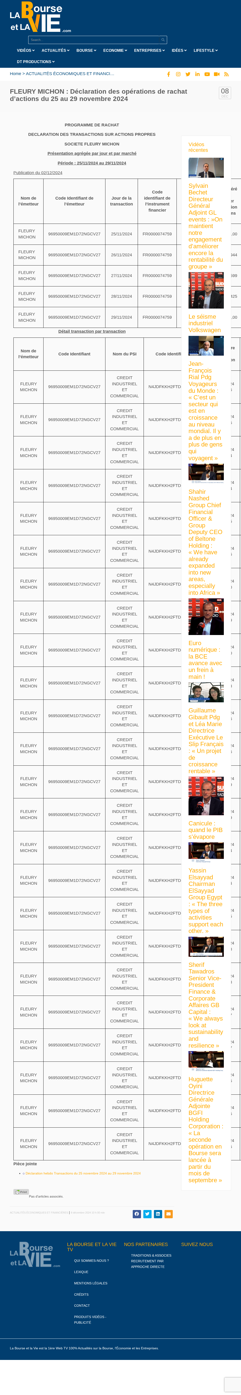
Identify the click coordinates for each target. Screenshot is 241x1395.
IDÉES (178, 50)
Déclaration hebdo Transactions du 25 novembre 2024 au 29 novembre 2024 (83, 1173)
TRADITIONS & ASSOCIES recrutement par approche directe (151, 1261)
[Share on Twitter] (147, 1214)
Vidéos (24, 50)
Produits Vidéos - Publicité (90, 1319)
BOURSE (85, 50)
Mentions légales (90, 1283)
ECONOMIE (114, 50)
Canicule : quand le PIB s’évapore (206, 830)
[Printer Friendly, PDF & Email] (21, 1192)
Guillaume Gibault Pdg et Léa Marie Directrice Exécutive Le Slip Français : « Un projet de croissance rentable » (206, 740)
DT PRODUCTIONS (34, 62)
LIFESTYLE (204, 50)
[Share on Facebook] (137, 1214)
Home (15, 73)
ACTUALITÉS (54, 50)
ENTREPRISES (148, 50)
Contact (82, 1305)
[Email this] (169, 1214)
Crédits (81, 1294)
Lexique (81, 1272)
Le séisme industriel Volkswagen (205, 323)
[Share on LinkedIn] (158, 1214)
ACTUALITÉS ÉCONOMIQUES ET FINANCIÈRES (74, 73)
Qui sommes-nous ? (91, 1260)
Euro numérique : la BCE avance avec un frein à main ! (205, 659)
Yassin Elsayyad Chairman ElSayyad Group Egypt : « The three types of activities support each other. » (206, 900)
